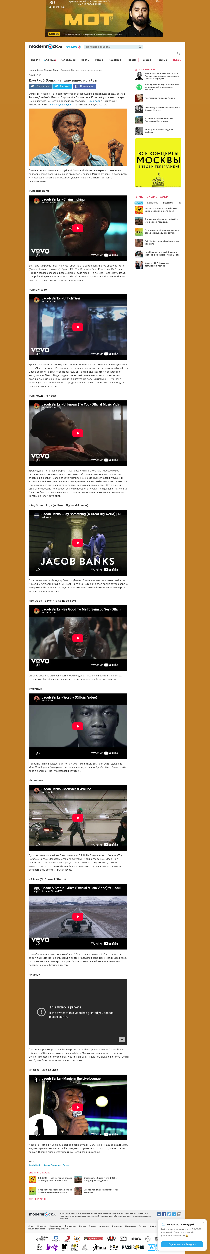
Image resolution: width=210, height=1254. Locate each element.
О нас (31, 1226)
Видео (147, 60)
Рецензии (115, 60)
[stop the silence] (148, 1238)
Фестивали (70, 1226)
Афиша (50, 60)
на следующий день (61, 105)
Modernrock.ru (45, 46)
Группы (142, 1226)
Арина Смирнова (52, 1165)
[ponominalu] (93, 1238)
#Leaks (177, 60)
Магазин (131, 60)
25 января (94, 101)
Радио (99, 60)
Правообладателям (58, 1229)
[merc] (136, 1238)
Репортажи (68, 60)
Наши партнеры (36, 1229)
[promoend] (123, 1238)
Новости (34, 60)
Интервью (130, 1226)
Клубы (153, 1226)
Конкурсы (104, 1226)
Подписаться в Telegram (182, 1244)
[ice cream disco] (77, 1238)
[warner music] (56, 1238)
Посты (85, 60)
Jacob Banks (35, 1165)
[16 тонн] (42, 1238)
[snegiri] (111, 1238)
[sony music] (67, 1238)
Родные (162, 60)
